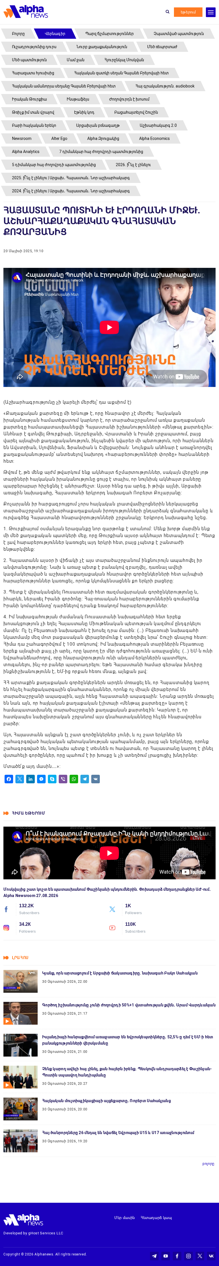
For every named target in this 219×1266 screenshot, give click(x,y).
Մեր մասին (124, 1218)
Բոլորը (208, 1163)
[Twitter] (19, 779)
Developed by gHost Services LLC (33, 1233)
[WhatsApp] (73, 779)
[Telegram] (84, 779)
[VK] (95, 779)
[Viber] (63, 779)
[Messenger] (41, 779)
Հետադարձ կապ (156, 1218)
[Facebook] (8, 779)
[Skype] (52, 779)
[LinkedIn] (30, 779)
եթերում (188, 12)
